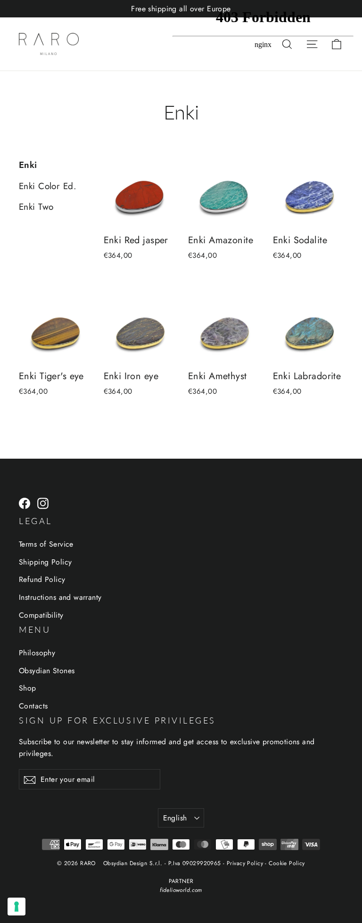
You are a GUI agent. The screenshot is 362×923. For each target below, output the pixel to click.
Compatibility (41, 615)
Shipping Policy (45, 562)
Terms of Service (46, 544)
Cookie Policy (287, 863)
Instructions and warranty (60, 597)
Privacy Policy (245, 863)
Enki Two (36, 206)
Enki (28, 165)
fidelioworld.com (181, 890)
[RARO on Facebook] (24, 502)
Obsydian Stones (46, 670)
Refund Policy (42, 579)
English (175, 817)
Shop (27, 688)
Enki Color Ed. (47, 186)
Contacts (33, 705)
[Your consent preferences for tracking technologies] (16, 906)
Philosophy (37, 652)
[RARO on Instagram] (43, 502)
